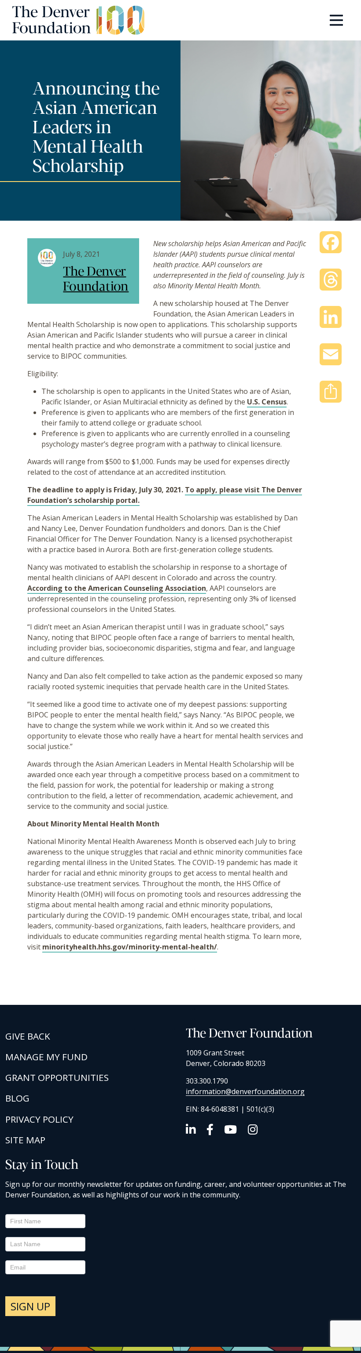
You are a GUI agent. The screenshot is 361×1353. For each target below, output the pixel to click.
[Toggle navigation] (336, 20)
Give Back (27, 1036)
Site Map (25, 1140)
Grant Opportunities (57, 1077)
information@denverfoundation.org (245, 1091)
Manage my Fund (46, 1057)
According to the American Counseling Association (116, 588)
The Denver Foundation (96, 278)
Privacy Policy (39, 1119)
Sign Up (30, 1306)
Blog (17, 1098)
